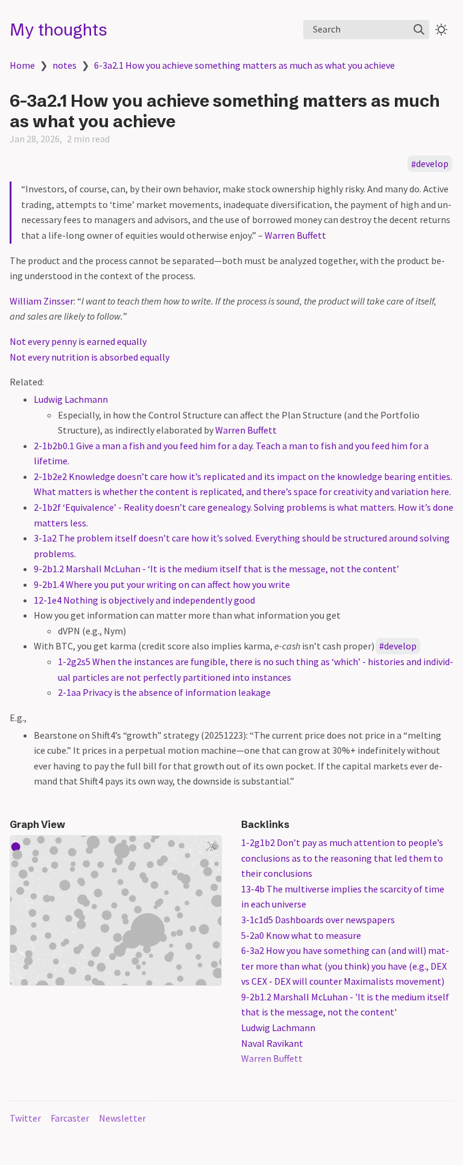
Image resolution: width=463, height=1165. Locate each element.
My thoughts (58, 29)
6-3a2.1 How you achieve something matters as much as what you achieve (244, 65)
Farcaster (70, 1118)
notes (64, 65)
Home (22, 65)
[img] (419, 29)
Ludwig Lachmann (71, 399)
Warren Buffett (295, 235)
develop (432, 164)
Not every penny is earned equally (78, 341)
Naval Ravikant (272, 1043)
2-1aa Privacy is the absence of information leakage (164, 692)
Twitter (25, 1118)
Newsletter (122, 1118)
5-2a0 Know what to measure (301, 935)
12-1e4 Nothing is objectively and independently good (144, 600)
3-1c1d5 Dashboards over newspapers (318, 920)
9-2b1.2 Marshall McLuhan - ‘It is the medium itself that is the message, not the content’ (216, 569)
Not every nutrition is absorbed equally (89, 357)
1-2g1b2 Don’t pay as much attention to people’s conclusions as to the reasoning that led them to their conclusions (342, 857)
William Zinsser (42, 301)
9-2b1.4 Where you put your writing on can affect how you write (162, 584)
